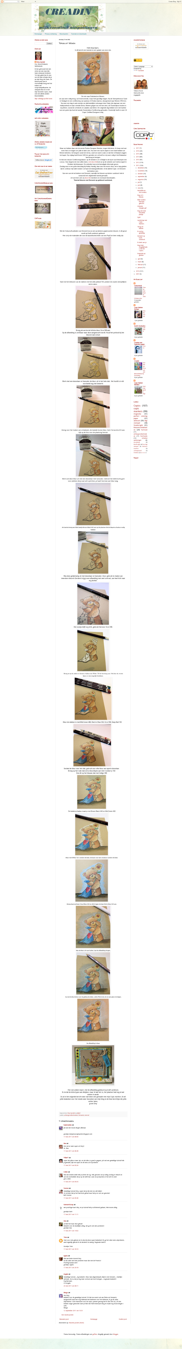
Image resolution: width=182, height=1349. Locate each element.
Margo (66, 1292)
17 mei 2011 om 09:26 (71, 1165)
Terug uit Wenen (140, 227)
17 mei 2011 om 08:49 (71, 1151)
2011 (138, 165)
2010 (138, 271)
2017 (138, 148)
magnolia (137, 414)
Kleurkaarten (64, 34)
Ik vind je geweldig (141, 232)
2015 (138, 154)
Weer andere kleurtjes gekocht (141, 201)
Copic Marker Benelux (138, 383)
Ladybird (144, 329)
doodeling (137, 442)
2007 (138, 274)
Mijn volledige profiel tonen (43, 98)
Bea (65, 1143)
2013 (138, 159)
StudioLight (138, 425)
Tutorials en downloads (78, 34)
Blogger (115, 1334)
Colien (66, 1172)
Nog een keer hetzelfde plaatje (141, 212)
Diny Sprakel (41, 62)
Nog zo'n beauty (140, 196)
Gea (65, 1221)
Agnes (66, 1256)
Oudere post (123, 1319)
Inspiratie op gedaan (141, 254)
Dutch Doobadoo (139, 326)
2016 (138, 151)
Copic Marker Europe (138, 308)
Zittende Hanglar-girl (142, 207)
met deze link (93, 162)
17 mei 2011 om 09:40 (71, 1198)
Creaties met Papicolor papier (139, 343)
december (141, 168)
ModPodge (137, 444)
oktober (140, 173)
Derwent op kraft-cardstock (141, 237)
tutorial (87, 1115)
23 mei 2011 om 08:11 (71, 1286)
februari (140, 264)
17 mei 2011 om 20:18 (71, 1267)
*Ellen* (66, 1157)
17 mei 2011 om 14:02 (71, 1231)
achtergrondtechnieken (71, 1115)
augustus (141, 179)
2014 (138, 157)
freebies (136, 452)
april (139, 259)
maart (140, 262)
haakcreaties (68, 1125)
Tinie (65, 1237)
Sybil (138, 217)
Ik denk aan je (141, 242)
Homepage (38, 34)
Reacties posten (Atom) (76, 1323)
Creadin (136, 361)
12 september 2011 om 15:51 (73, 1310)
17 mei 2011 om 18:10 (71, 1249)
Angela (66, 1274)
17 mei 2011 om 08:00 (71, 1137)
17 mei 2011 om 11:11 (71, 1214)
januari (140, 267)
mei (139, 188)
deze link (88, 178)
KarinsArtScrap (68, 1204)
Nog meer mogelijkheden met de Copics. (142, 247)
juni (139, 185)
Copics (137, 405)
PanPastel (144, 430)
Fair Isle (143, 452)
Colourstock (138, 286)
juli (139, 182)
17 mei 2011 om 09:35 (71, 1182)
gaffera (94, 1334)
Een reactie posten (67, 1315)
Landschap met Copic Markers (142, 222)
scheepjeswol (138, 450)
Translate (141, 70)
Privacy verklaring (51, 34)
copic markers (138, 410)
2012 (138, 162)
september (141, 176)
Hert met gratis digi (144, 390)
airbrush (137, 421)
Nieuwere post (64, 1319)
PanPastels (143, 436)
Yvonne (66, 1188)
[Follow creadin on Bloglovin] (41, 148)
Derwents (81, 1115)
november (141, 171)
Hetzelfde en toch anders (142, 191)
